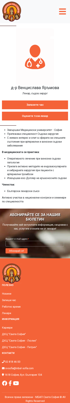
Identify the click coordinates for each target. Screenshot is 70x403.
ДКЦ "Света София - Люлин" (19, 340)
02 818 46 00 (12, 361)
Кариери (7, 327)
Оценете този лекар (35, 116)
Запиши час (9, 300)
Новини (6, 293)
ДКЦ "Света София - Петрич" (19, 347)
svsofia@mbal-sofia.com (19, 368)
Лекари (6, 313)
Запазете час (35, 104)
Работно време (11, 306)
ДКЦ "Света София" (14, 334)
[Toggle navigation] (62, 11)
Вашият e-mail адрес (17, 238)
